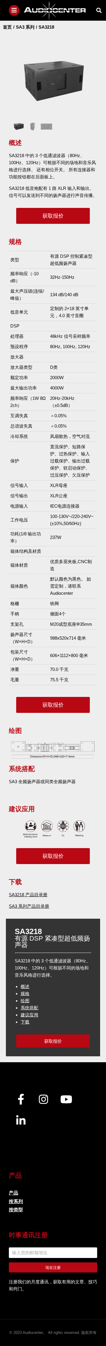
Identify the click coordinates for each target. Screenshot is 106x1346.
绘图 (25, 1000)
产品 (13, 1192)
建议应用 (29, 1014)
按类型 (16, 1209)
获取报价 (53, 216)
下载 (25, 1021)
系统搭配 (29, 1007)
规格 (25, 993)
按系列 (16, 1201)
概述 (25, 986)
